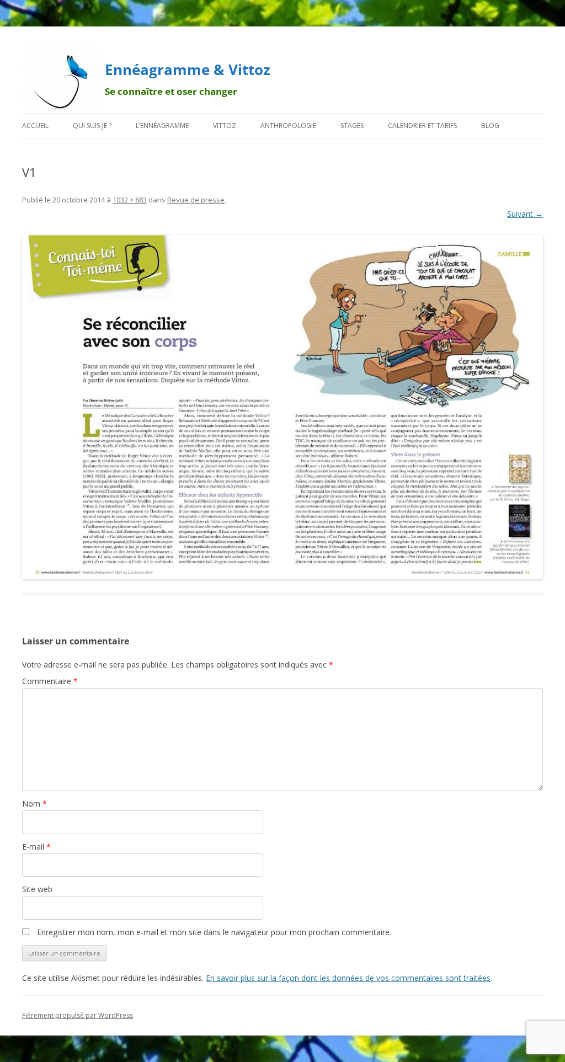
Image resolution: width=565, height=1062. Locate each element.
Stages (352, 125)
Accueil (35, 125)
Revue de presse (196, 200)
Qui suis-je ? (92, 125)
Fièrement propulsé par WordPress (77, 1015)
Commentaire (50, 681)
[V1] (282, 407)
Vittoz (224, 125)
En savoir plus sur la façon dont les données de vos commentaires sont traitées (348, 978)
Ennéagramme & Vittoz (187, 69)
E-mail (36, 846)
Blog (490, 125)
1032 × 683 (130, 200)
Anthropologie (288, 125)
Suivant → (525, 214)
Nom (34, 803)
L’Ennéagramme (162, 125)
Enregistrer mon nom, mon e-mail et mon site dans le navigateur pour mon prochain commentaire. (214, 932)
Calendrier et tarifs (422, 125)
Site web (37, 889)
